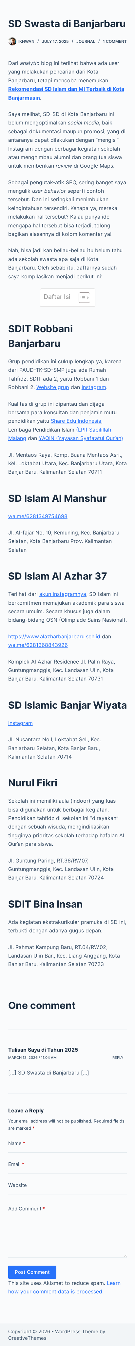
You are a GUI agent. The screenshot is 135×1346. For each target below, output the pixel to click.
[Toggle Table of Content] (81, 297)
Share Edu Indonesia (76, 421)
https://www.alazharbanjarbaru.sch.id (54, 636)
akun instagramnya (62, 594)
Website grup (52, 387)
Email (16, 1164)
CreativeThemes (27, 1338)
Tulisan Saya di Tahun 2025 (43, 1049)
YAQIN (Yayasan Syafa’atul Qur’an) (81, 438)
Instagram (94, 387)
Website (17, 1185)
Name (16, 1143)
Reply (118, 1057)
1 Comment (115, 41)
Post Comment (32, 1272)
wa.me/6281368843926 (38, 645)
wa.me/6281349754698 (38, 516)
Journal (85, 41)
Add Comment (26, 1209)
